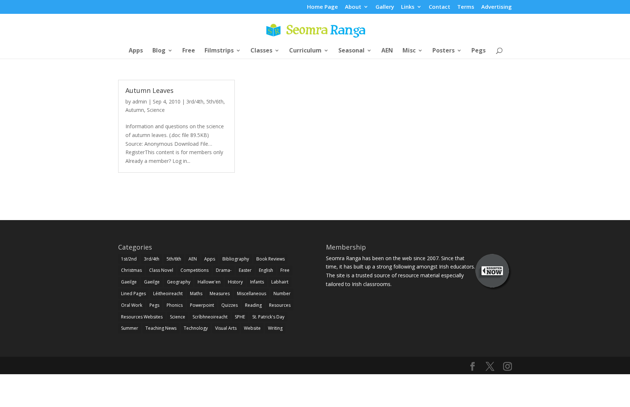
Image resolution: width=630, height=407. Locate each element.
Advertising (496, 7)
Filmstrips (219, 51)
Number (282, 293)
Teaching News (160, 328)
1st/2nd (129, 259)
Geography (178, 282)
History (235, 282)
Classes (261, 51)
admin (139, 101)
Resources (280, 305)
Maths (196, 293)
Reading (253, 305)
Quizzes (229, 305)
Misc (409, 51)
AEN (387, 51)
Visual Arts (226, 328)
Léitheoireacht (168, 293)
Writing (275, 328)
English (266, 270)
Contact (439, 7)
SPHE (240, 317)
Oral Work (131, 305)
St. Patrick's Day (268, 317)
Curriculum (305, 51)
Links (408, 7)
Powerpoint (202, 305)
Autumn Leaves (149, 90)
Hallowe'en (209, 282)
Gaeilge (129, 282)
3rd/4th (194, 101)
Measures (220, 293)
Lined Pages (133, 293)
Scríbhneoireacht (210, 317)
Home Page (322, 7)
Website (252, 328)
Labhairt (279, 282)
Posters (443, 51)
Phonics (175, 305)
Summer (129, 328)
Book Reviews (270, 259)
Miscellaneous (251, 293)
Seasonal (351, 51)
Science (156, 109)
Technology (196, 328)
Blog (159, 51)
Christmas (131, 270)
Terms (465, 7)
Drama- (224, 270)
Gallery (385, 7)
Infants (257, 282)
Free (188, 51)
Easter (245, 270)
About (353, 7)
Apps (136, 51)
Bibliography (235, 259)
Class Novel (161, 270)
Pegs (478, 51)
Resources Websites (142, 317)
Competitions (194, 270)
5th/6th (214, 101)
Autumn (134, 109)
